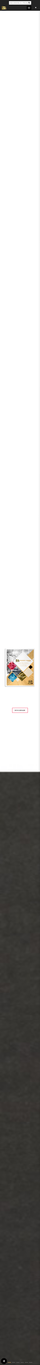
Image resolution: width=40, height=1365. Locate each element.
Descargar (20, 710)
